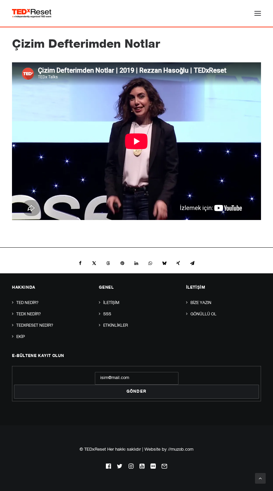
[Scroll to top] (260, 478)
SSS (107, 314)
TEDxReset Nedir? (34, 326)
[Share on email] (192, 263)
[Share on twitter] (94, 263)
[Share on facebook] (80, 263)
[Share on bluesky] (164, 263)
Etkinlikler (115, 326)
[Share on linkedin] (136, 263)
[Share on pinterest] (122, 263)
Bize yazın (200, 303)
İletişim (111, 303)
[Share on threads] (108, 263)
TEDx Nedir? (28, 314)
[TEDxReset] (31, 13)
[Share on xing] (178, 263)
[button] (257, 13)
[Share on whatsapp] (150, 263)
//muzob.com (180, 450)
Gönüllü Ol (203, 314)
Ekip (20, 337)
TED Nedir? (27, 303)
